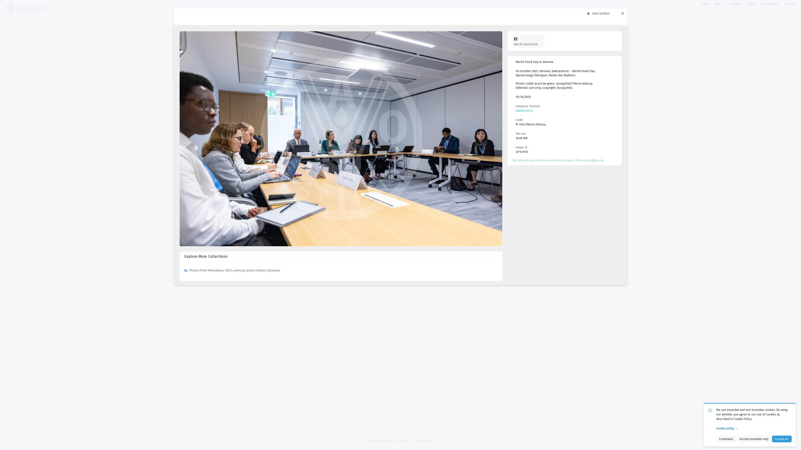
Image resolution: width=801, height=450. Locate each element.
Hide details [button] (601, 13)
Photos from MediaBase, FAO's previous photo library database (234, 270)
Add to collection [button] (525, 44)
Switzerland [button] (524, 110)
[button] (622, 13)
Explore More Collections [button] (206, 256)
